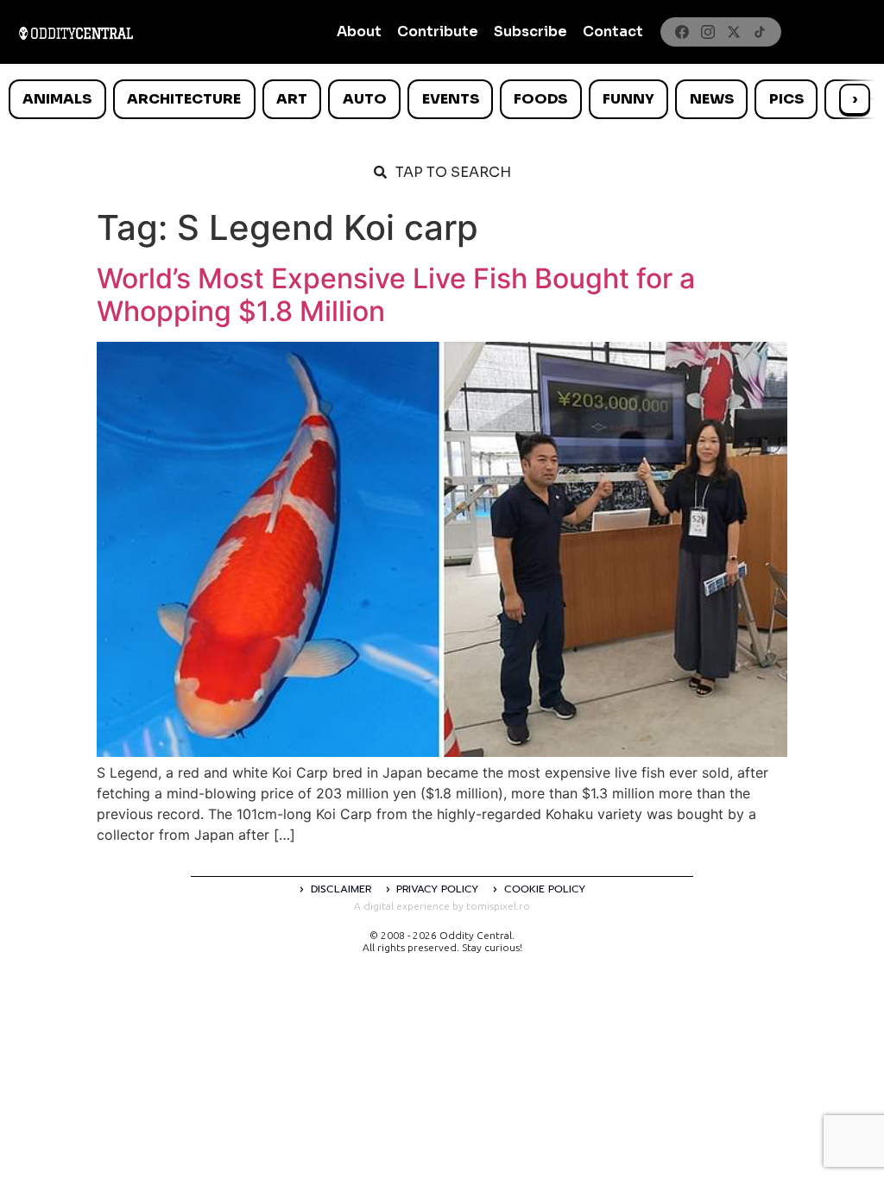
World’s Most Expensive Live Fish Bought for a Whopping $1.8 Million (396, 295)
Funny (628, 99)
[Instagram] (708, 32)
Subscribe (530, 31)
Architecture (184, 99)
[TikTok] (760, 32)
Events (450, 99)
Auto (365, 99)
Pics (786, 99)
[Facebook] (682, 32)
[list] (442, 99)
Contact (613, 31)
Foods (540, 99)
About (359, 31)
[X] (734, 32)
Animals (57, 99)
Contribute (437, 31)
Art (291, 99)
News (712, 99)
